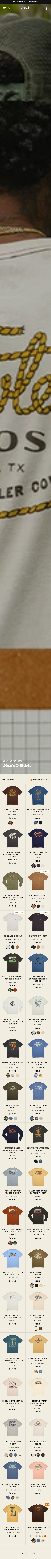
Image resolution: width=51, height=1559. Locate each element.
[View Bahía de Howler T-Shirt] (12, 1470)
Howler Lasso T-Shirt (38, 853)
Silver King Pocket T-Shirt (38, 1063)
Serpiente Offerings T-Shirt (38, 1149)
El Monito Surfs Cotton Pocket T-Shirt (38, 979)
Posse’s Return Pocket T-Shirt (13, 1192)
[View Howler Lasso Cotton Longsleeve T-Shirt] (12, 881)
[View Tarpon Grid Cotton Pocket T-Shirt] (12, 1258)
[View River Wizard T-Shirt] (38, 1258)
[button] (46, 8)
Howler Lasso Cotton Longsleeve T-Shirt (12, 897)
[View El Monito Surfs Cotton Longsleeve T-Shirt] (12, 1005)
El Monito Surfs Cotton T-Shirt (38, 1192)
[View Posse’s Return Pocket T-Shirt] (12, 1176)
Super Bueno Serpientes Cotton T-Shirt (12, 1360)
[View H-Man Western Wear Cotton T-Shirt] (38, 1386)
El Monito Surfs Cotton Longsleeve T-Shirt (12, 1022)
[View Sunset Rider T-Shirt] (12, 795)
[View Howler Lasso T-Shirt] (38, 838)
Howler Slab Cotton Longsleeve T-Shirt (38, 1231)
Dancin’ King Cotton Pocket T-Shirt (12, 854)
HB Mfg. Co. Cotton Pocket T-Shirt (12, 978)
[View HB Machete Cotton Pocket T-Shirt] (12, 1386)
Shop (5, 761)
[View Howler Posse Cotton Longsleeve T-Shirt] (12, 1133)
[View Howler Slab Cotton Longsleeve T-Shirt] (38, 1215)
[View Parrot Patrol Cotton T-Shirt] (12, 1301)
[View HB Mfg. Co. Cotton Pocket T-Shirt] (12, 962)
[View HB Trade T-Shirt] (38, 881)
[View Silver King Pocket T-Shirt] (38, 1048)
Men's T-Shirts (16, 761)
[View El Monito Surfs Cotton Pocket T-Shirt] (38, 962)
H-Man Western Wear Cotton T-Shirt (38, 1403)
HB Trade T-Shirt (38, 895)
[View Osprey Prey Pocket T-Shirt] (38, 1005)
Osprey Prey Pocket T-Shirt (38, 1021)
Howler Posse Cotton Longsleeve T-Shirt (12, 1150)
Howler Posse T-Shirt (12, 1106)
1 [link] (18, 1554)
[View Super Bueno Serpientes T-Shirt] (12, 1513)
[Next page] (33, 1553)
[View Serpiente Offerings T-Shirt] (38, 795)
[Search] (9, 8)
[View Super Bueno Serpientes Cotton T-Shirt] (12, 1344)
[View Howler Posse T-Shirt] (12, 1091)
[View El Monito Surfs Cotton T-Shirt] (38, 1176)
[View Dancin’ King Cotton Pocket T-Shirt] (12, 838)
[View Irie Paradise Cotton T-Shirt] (38, 1470)
